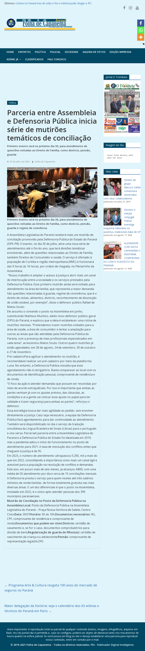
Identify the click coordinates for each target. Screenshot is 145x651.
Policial (55, 52)
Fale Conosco (57, 59)
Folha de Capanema (45, 161)
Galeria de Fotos (94, 52)
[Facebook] (140, 23)
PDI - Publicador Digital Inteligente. (112, 644)
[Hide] (143, 44)
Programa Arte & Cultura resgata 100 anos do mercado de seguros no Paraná (50, 587)
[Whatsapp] (140, 30)
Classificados (34, 59)
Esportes (24, 52)
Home (10, 52)
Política (40, 52)
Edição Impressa (120, 52)
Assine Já (12, 59)
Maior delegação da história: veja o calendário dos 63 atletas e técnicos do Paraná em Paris (51, 608)
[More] (140, 37)
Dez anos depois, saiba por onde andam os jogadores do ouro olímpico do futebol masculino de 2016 (74, 3)
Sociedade (71, 52)
